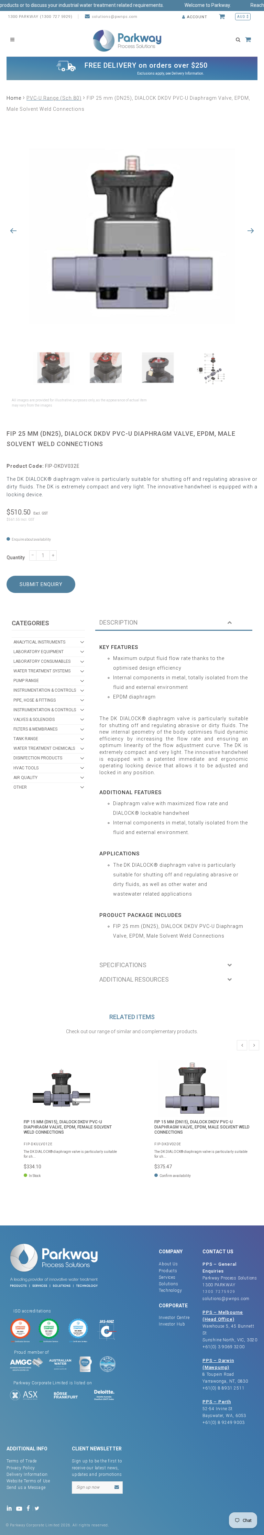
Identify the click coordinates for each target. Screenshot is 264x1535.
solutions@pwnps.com (115, 16)
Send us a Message (26, 1487)
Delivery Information (187, 73)
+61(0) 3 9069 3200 (223, 1346)
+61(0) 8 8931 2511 (223, 1388)
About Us (168, 1264)
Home (14, 98)
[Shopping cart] (223, 16)
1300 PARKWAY (218, 1285)
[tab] (173, 623)
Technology (170, 1290)
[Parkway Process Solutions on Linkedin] (10, 1508)
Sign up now (87, 1487)
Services (167, 1277)
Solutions (168, 1284)
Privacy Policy (21, 1468)
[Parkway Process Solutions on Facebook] (30, 1508)
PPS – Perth (216, 1401)
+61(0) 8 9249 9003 (223, 1422)
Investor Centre (174, 1317)
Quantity (16, 557)
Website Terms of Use (28, 1481)
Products (168, 1270)
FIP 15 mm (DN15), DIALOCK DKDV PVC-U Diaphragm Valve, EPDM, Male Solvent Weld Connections (202, 1127)
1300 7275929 (219, 1292)
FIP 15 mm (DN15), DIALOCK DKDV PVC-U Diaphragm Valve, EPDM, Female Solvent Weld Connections (68, 1127)
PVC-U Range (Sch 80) (53, 98)
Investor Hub (172, 1324)
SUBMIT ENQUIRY (41, 584)
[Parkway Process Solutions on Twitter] (38, 1508)
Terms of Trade (22, 1461)
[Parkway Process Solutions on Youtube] (20, 1508)
